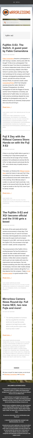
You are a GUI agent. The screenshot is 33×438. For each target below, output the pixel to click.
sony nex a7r (15, 355)
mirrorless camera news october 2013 (14, 347)
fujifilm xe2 (22, 124)
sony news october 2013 (10, 353)
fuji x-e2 (14, 119)
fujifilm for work (17, 120)
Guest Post (13, 112)
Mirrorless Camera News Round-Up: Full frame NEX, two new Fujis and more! (15, 303)
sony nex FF (10, 357)
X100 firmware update (11, 288)
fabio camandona (15, 115)
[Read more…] (7, 107)
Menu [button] (18, 2)
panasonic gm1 (15, 350)
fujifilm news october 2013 (15, 343)
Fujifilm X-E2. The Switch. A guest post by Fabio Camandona (15, 48)
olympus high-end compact (10, 348)
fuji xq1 (27, 284)
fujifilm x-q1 (13, 286)
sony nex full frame (20, 357)
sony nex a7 (20, 353)
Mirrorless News (15, 283)
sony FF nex (14, 352)
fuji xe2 (19, 119)
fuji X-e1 (12, 342)
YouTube (22, 374)
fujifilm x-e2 (15, 124)
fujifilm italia (18, 201)
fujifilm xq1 (22, 345)
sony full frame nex (24, 352)
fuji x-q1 (17, 284)
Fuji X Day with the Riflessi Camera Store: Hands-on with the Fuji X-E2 (16, 141)
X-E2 (11, 198)
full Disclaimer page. (25, 415)
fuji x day (12, 200)
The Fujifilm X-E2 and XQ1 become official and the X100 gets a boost (15, 216)
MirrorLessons (16, 12)
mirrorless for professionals (12, 125)
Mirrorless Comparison (10, 374)
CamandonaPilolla (8, 83)
